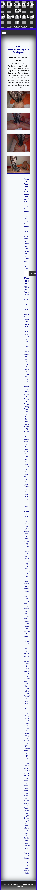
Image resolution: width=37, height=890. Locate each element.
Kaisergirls (26, 597)
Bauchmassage (27, 301)
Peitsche (26, 704)
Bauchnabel (26, 308)
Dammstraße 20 (26, 376)
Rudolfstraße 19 (26, 723)
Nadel (26, 686)
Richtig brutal (26, 717)
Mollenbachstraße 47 (27, 681)
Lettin (27, 641)
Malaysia (26, 657)
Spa (26, 755)
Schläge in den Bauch (27, 738)
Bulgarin (26, 338)
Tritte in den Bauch (26, 798)
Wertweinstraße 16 (27, 848)
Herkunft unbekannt (27, 550)
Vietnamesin (26, 831)
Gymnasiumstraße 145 (26, 532)
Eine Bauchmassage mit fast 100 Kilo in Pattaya (27, 196)
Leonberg (26, 637)
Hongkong (27, 562)
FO (27, 429)
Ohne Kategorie (27, 696)
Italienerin (27, 577)
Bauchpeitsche (26, 313)
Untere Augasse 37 (26, 820)
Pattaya (26, 701)
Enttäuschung (26, 405)
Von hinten (26, 841)
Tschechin (26, 804)
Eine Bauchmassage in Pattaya (27, 226)
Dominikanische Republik (27, 396)
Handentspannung (27, 541)
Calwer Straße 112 (26, 354)
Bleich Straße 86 (26, 319)
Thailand (26, 781)
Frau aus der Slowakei (26, 440)
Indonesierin (27, 572)
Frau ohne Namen (26, 504)
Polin (27, 713)
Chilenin (26, 360)
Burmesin (26, 343)
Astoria (26, 292)
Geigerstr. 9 (27, 515)
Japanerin (27, 592)
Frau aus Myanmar (26, 475)
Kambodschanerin (26, 611)
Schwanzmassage (27, 750)
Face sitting (27, 422)
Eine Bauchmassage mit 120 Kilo (27, 212)
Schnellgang (26, 744)
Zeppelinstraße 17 (26, 860)
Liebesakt (27, 644)
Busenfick (26, 348)
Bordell (26, 329)
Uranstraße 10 (26, 826)
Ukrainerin (27, 811)
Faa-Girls (26, 417)
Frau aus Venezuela (26, 495)
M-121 (26, 653)
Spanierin (27, 759)
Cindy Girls (27, 370)
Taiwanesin (26, 776)
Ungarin (27, 815)
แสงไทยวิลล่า (27, 871)
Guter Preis (27, 525)
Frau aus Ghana (26, 449)
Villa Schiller (26, 836)
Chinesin (26, 365)
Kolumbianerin (26, 622)
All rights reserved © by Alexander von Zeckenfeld (19, 885)
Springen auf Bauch (27, 765)
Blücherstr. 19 (26, 325)
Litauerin (26, 649)
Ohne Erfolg (27, 689)
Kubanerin (27, 627)
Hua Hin (26, 567)
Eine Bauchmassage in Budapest (18, 49)
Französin (27, 432)
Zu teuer (27, 866)
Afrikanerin (26, 288)
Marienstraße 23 (27, 663)
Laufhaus (27, 632)
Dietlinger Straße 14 (26, 385)
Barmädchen (27, 295)
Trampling (26, 791)
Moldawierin (27, 674)
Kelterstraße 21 (26, 617)
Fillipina (27, 426)
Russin (26, 733)
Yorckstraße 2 (27, 854)
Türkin (26, 808)
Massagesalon (27, 669)
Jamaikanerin (26, 587)
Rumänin (27, 729)
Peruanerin (26, 709)
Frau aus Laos (26, 456)
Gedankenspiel (27, 510)
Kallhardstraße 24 (26, 603)
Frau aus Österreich (27, 485)
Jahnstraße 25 (26, 582)
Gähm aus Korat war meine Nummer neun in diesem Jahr (27, 257)
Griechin (26, 520)
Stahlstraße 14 (26, 771)
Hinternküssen (26, 557)
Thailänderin (26, 786)
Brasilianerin (26, 333)
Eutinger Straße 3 (27, 411)
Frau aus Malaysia (26, 465)
